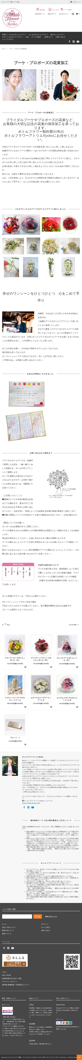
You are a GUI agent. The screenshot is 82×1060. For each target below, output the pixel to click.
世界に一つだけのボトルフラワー (14, 34)
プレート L (15, 738)
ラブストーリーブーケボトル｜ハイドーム (15, 699)
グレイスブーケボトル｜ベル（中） (67, 659)
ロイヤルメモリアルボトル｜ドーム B (67, 699)
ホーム (4, 49)
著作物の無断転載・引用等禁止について (15, 985)
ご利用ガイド (48, 37)
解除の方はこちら (51, 916)
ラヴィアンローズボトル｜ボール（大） (15, 659)
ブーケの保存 (36, 37)
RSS (3, 975)
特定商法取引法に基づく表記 (12, 978)
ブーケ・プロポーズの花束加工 (18, 49)
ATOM (8, 975)
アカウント (75, 2)
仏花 (27, 37)
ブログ (4, 972)
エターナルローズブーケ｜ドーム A (41, 699)
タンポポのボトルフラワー (38, 34)
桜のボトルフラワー (58, 34)
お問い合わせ (60, 37)
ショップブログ (7, 39)
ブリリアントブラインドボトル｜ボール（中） (41, 659)
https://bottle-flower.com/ (31, 803)
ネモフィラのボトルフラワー (12, 37)
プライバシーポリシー (9, 981)
